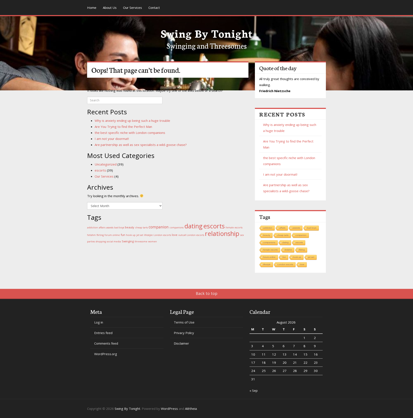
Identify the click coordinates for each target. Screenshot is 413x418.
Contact (154, 7)
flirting (100, 235)
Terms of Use (184, 322)
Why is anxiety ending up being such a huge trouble (132, 120)
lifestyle (148, 235)
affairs (102, 227)
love (174, 235)
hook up (131, 235)
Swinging (128, 241)
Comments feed (106, 343)
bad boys (119, 227)
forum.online (112, 235)
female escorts (234, 227)
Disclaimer (181, 343)
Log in (98, 322)
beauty (129, 227)
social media (114, 241)
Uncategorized (106, 164)
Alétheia (191, 408)
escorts (100, 170)
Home (91, 7)
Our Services (132, 7)
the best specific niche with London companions (130, 132)
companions (176, 227)
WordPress (169, 408)
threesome (141, 241)
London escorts (162, 235)
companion (159, 226)
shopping (101, 241)
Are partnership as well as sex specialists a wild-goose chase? (141, 144)
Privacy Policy (184, 333)
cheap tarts (141, 227)
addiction (92, 227)
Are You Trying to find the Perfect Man (123, 126)
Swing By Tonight (207, 32)
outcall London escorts (191, 235)
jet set (139, 235)
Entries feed (103, 333)
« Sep (254, 390)
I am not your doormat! (112, 138)
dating (193, 226)
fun (123, 235)
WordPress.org (105, 354)
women (152, 241)
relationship (222, 233)
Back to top (206, 293)
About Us (110, 7)
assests (109, 227)
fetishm (91, 235)
